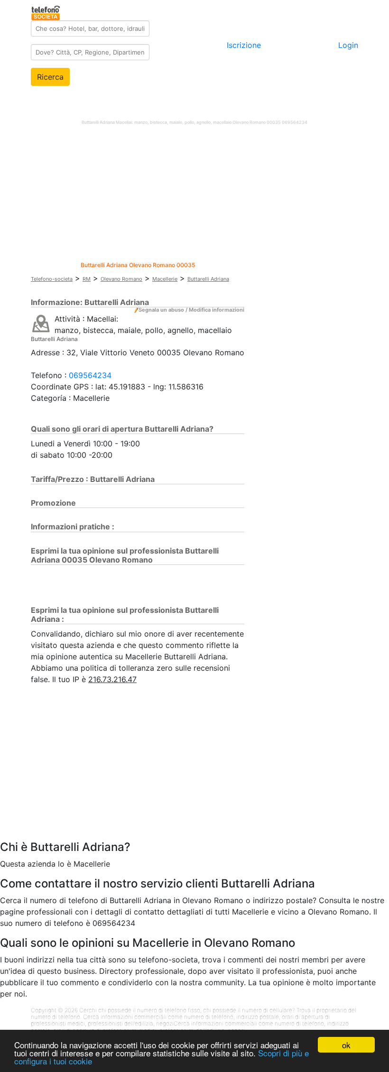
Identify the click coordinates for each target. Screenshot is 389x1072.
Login (348, 45)
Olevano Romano (121, 279)
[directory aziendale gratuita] (46, 11)
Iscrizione (244, 45)
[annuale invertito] (41, 323)
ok (346, 1045)
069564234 (90, 375)
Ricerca (50, 77)
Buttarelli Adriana (208, 279)
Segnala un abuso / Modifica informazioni (191, 309)
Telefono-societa (52, 279)
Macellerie (164, 279)
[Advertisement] (194, 195)
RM (87, 279)
